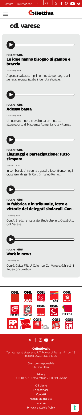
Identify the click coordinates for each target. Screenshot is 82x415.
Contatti (8, 3)
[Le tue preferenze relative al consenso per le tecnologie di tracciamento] (75, 408)
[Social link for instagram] (66, 3)
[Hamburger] (5, 14)
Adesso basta (19, 109)
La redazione (24, 3)
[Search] (47, 4)
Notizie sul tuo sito (41, 398)
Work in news (19, 254)
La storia (41, 403)
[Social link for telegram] (78, 3)
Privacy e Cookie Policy (41, 407)
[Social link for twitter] (56, 3)
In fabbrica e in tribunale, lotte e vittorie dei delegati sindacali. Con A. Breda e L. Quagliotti (39, 209)
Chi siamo (41, 385)
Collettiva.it (41, 348)
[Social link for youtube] (72, 3)
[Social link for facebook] (61, 3)
